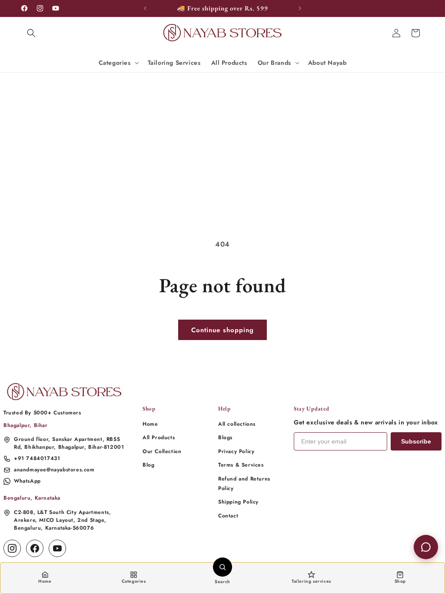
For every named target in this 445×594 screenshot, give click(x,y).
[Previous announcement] (145, 8)
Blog (148, 465)
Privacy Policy (236, 451)
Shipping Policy (238, 502)
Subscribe (416, 441)
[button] (31, 33)
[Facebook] (34, 548)
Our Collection (162, 451)
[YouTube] (57, 548)
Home (150, 424)
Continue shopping (222, 330)
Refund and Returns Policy (244, 483)
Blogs (225, 437)
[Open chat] (426, 547)
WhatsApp (27, 481)
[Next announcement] (299, 8)
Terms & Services (241, 465)
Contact (228, 516)
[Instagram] (12, 548)
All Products (159, 437)
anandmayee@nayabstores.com (54, 470)
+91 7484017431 (37, 458)
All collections (237, 424)
